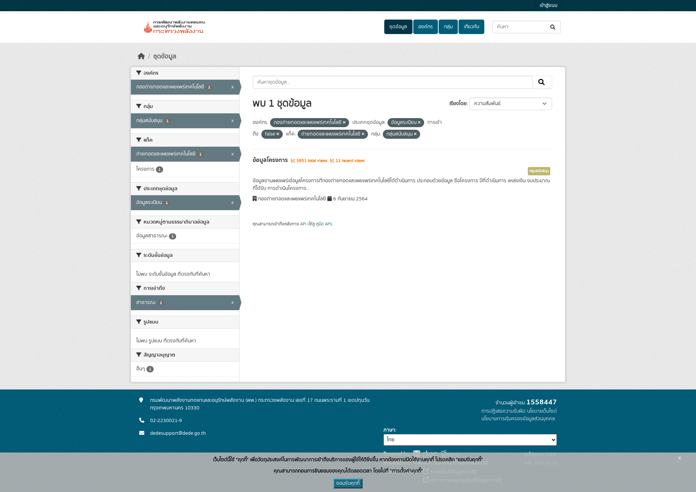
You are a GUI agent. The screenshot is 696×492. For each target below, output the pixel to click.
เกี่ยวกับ (471, 26)
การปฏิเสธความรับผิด (503, 411)
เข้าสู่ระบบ (549, 5)
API (303, 224)
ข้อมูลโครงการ (271, 160)
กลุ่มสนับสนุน (539, 171)
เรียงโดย (458, 103)
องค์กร (425, 26)
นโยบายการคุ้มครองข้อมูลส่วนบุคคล (518, 418)
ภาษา (389, 430)
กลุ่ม (448, 26)
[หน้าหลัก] (141, 56)
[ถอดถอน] (344, 123)
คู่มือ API (323, 224)
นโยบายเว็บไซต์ (542, 411)
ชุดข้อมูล (398, 26)
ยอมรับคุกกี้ (348, 483)
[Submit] (553, 27)
